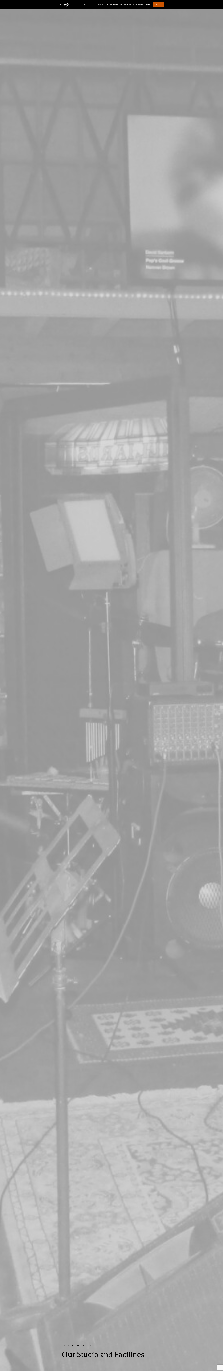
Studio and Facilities (111, 4)
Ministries (100, 4)
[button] (158, 4)
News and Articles (125, 4)
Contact (147, 4)
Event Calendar (138, 4)
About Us (91, 4)
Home (84, 4)
